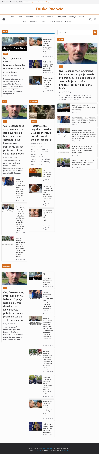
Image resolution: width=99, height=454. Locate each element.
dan (16, 75)
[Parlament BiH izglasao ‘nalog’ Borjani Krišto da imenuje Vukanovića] (35, 67)
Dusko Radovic (49, 8)
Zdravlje (72, 17)
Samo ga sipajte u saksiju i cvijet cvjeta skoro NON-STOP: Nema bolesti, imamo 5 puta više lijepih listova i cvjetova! (20, 247)
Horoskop (29, 17)
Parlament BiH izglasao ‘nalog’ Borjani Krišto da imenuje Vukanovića (48, 66)
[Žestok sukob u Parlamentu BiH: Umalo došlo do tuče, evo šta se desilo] (35, 84)
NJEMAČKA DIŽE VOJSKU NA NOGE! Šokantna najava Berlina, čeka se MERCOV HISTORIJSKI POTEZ (48, 385)
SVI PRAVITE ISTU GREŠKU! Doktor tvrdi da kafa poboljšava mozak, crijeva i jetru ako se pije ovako (48, 194)
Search (95, 32)
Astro (44, 21)
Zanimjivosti (33, 21)
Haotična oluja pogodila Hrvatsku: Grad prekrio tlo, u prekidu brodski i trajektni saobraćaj (41, 132)
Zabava (81, 17)
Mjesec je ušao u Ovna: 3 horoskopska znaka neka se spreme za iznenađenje (14, 64)
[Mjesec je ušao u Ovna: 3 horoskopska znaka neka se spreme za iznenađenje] (14, 44)
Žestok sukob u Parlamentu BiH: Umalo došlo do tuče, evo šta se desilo (48, 83)
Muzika (19, 17)
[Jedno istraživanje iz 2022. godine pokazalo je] (35, 175)
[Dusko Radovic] (4, 19)
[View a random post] (95, 19)
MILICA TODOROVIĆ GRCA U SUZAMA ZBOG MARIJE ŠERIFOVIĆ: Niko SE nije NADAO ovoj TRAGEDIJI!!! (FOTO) (20, 189)
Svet (12, 17)
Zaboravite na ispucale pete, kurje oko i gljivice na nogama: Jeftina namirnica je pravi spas (47, 218)
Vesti (24, 21)
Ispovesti (50, 17)
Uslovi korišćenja (55, 21)
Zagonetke (40, 17)
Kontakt (68, 21)
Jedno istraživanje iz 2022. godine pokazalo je (47, 173)
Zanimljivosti (61, 17)
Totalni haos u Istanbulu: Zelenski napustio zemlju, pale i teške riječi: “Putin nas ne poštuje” (47, 47)
